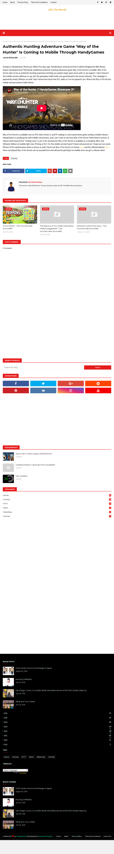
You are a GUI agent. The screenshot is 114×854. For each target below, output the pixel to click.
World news (57, 512)
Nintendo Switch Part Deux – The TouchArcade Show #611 (91, 227)
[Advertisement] (57, 20)
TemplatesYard (21, 836)
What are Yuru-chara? (25, 701)
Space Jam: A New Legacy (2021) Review (34, 454)
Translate (23, 773)
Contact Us (107, 836)
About (12, 2)
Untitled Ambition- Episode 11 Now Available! (35, 465)
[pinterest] (110, 2)
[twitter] (101, 2)
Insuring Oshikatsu (24, 679)
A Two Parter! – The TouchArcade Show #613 (17, 227)
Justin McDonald (10, 57)
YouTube (57, 516)
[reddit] (98, 383)
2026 (57, 713)
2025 (57, 718)
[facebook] (97, 2)
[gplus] (71, 383)
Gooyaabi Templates (45, 836)
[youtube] (98, 390)
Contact (53, 2)
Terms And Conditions (39, 2)
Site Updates (21, 476)
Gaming (12, 41)
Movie (57, 508)
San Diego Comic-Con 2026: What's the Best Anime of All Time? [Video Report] (51, 690)
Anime (57, 495)
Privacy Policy (23, 2)
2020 (57, 740)
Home (5, 2)
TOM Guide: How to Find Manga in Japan (34, 668)
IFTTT (57, 504)
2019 (57, 744)
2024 (57, 722)
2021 (57, 735)
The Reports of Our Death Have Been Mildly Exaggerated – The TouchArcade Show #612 (57, 228)
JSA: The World (57, 9)
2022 (57, 731)
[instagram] (106, 2)
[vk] (43, 390)
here (82, 147)
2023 (57, 726)
